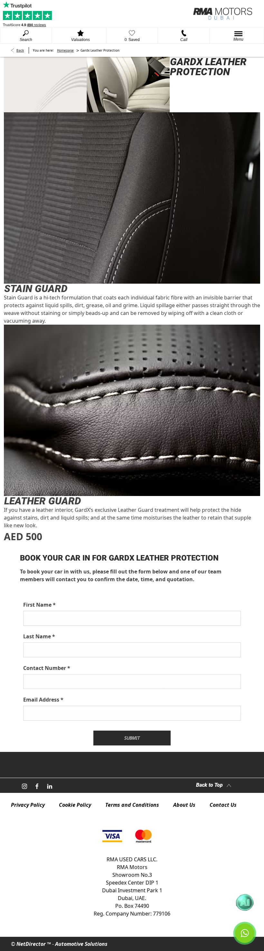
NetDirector (31, 943)
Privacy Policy (28, 804)
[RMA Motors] (222, 13)
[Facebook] (37, 785)
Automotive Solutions (81, 943)
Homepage (65, 50)
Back (20, 50)
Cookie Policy (75, 804)
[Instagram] (24, 785)
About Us (184, 804)
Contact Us (223, 804)
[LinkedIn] (49, 785)
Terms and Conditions (132, 804)
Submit (132, 738)
